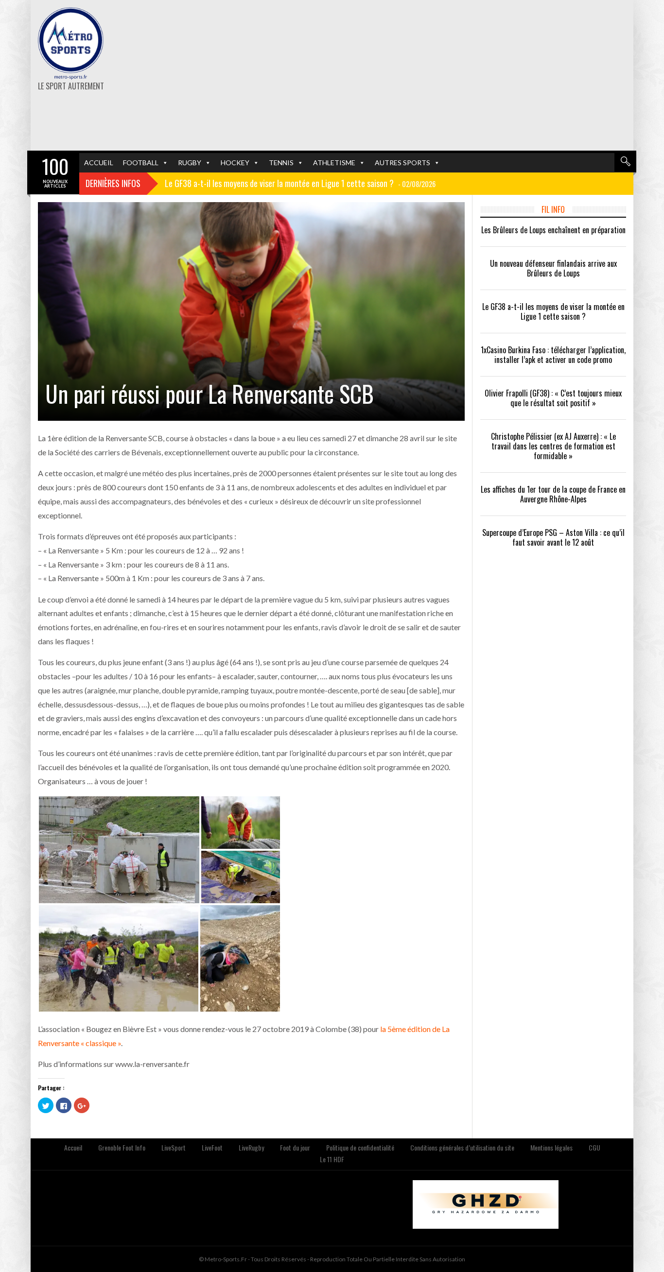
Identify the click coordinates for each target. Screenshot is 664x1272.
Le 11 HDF (332, 1159)
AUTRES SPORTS (402, 162)
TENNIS (281, 162)
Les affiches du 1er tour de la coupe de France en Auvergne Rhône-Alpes (553, 494)
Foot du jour (295, 1147)
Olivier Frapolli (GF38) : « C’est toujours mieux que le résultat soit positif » (553, 398)
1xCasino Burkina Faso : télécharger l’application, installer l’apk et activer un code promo (553, 354)
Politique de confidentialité (360, 1147)
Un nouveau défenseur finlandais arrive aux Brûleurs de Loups (553, 268)
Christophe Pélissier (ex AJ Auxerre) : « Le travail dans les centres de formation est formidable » (553, 446)
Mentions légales (551, 1147)
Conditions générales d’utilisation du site (462, 1147)
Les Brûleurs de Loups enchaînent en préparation (553, 230)
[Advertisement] (435, 75)
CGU (594, 1147)
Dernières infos (113, 183)
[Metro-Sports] (71, 43)
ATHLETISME (334, 162)
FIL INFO (553, 209)
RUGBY (189, 162)
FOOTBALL (140, 162)
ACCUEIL (98, 162)
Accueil (73, 1147)
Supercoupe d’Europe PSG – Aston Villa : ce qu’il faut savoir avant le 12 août (553, 537)
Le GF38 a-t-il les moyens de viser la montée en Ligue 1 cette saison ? (553, 311)
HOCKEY (235, 162)
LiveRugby (251, 1147)
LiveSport (173, 1147)
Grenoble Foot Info (121, 1147)
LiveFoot (212, 1147)
